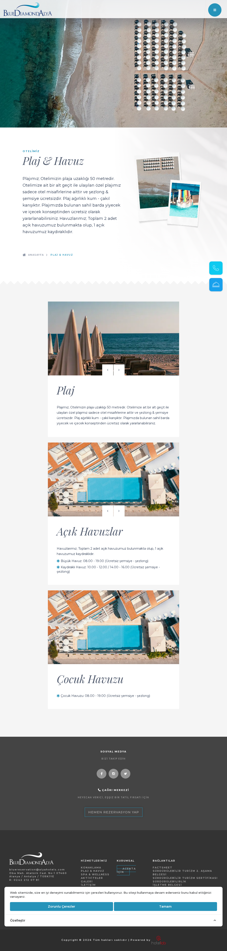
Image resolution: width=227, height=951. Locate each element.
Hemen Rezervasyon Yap (113, 812)
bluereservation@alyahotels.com (37, 869)
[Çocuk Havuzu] (113, 627)
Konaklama (91, 867)
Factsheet (162, 867)
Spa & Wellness (95, 874)
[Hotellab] (159, 939)
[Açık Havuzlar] (113, 479)
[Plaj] (113, 338)
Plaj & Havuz (62, 254)
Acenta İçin (126, 870)
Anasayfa (36, 254)
